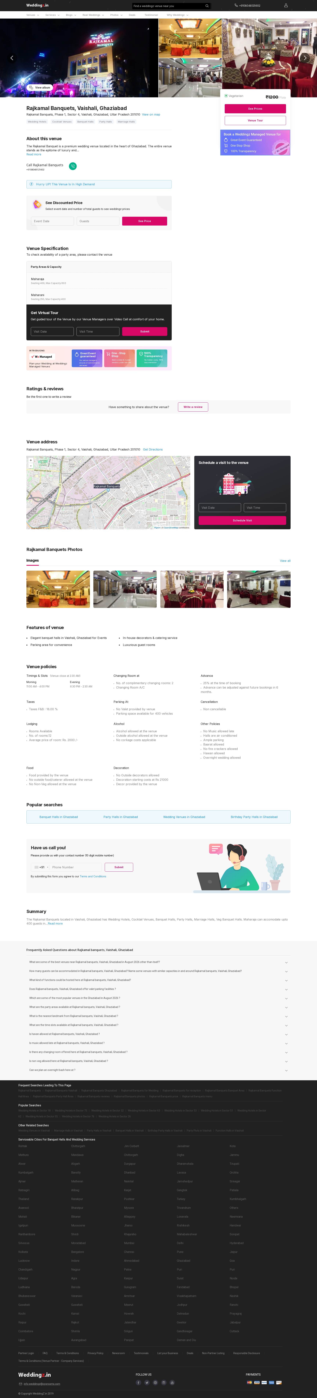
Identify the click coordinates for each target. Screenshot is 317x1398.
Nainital (129, 1181)
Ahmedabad (131, 1260)
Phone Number (63, 867)
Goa (232, 1260)
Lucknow (24, 1260)
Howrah (129, 1313)
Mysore (129, 1208)
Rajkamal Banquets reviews (94, 1096)
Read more (33, 154)
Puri (179, 1269)
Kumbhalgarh (238, 1199)
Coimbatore (25, 1331)
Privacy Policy (95, 1353)
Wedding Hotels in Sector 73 (71, 1110)
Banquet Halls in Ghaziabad (58, 817)
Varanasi (76, 1296)
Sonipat (234, 1234)
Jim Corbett (131, 1146)
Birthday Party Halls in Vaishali (165, 1130)
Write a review (193, 406)
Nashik (234, 1296)
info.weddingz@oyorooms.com (42, 1383)
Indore (75, 1260)
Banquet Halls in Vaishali (130, 1130)
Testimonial (151, 14)
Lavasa (181, 1172)
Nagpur (75, 1269)
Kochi (21, 1313)
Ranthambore (26, 1234)
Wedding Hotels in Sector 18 (34, 1110)
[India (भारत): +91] (40, 867)
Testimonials (141, 1353)
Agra (74, 1278)
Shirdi (75, 1234)
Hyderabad (237, 1243)
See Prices (255, 108)
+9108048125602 (35, 169)
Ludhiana (24, 1287)
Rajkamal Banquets (29, 1090)
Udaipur (23, 1278)
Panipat (129, 1340)
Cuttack (234, 1331)
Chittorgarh (78, 1146)
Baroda (75, 1287)
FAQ (45, 1353)
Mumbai (129, 1243)
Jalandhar (130, 1322)
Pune (180, 1252)
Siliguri (128, 1331)
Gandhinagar (184, 1331)
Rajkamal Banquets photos (129, 1096)
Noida (233, 1278)
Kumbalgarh (25, 1172)
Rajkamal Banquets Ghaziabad (99, 1090)
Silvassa (23, 1243)
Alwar (21, 1163)
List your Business (167, 1353)
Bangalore (77, 1252)
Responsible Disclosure (246, 1353)
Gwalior (181, 1322)
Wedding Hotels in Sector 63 (144, 1110)
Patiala (234, 1190)
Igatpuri (23, 1225)
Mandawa (77, 1155)
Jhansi (128, 1225)
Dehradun (183, 1313)
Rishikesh (183, 1225)
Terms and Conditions (93, 876)
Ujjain (21, 1340)
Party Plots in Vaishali (199, 1130)
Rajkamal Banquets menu (197, 1096)
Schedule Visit (242, 520)
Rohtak (22, 1146)
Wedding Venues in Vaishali (34, 1130)
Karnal (75, 1313)
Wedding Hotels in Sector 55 (41, 1116)
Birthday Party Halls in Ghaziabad (254, 817)
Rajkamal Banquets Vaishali (61, 1090)
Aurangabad (78, 1340)
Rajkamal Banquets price (163, 1096)
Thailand (23, 1199)
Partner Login (26, 1353)
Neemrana (236, 1216)
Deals (132, 14)
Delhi (180, 1243)
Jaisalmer (183, 1146)
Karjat (127, 1190)
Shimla (75, 1331)
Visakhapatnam (186, 1296)
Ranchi (234, 1305)
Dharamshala (185, 1163)
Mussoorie (78, 1225)
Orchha (234, 1172)
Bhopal (234, 1287)
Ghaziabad (183, 1260)
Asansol (23, 1208)
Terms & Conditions (67, 1353)
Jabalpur (235, 1322)
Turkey (181, 1199)
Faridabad (183, 1287)
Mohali (22, 1216)
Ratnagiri (24, 1190)
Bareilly (76, 1172)
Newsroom (118, 1353)
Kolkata (23, 1252)
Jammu (234, 1155)
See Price (144, 221)
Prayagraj (236, 1313)
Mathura (23, 1155)
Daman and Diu (186, 1340)
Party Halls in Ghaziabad (120, 817)
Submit (144, 331)
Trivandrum (184, 1208)
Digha (180, 1155)
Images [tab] (32, 560)
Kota (233, 1146)
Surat (180, 1278)
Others (234, 1208)
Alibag (75, 1190)
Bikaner (76, 1216)
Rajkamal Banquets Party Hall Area (53, 1096)
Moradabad (78, 1243)
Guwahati (24, 1305)
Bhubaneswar (27, 1296)
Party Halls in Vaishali (99, 1130)
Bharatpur (77, 1208)
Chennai (129, 1252)
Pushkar (129, 1199)
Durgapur (130, 1163)
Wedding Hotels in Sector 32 (107, 1110)
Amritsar (129, 1296)
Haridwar (235, 1225)
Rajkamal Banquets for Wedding (139, 1090)
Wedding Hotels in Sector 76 (78, 1116)
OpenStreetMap (171, 527)
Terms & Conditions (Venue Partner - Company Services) (51, 1360)
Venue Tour (255, 120)
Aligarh (75, 1163)
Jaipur (234, 1252)
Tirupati (234, 1163)
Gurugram (130, 1287)
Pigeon (157, 527)
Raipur (22, 1322)
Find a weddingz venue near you (154, 6)
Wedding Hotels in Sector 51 (217, 1110)
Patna (127, 1269)
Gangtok (182, 1190)
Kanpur (128, 1278)
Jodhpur (182, 1305)
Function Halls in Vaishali (230, 1130)
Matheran (77, 1181)
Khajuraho (130, 1234)
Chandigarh (25, 1269)
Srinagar (235, 1181)
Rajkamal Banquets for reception (182, 1090)
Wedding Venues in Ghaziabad (184, 817)
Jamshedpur (185, 1181)
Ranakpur (77, 1199)
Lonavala (182, 1216)
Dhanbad (129, 1172)
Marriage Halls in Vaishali (68, 1130)
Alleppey (129, 1216)
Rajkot (75, 1322)
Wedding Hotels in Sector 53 (180, 1110)
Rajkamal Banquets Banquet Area (224, 1090)
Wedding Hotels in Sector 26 (115, 1116)
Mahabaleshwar (187, 1234)
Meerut (128, 1305)
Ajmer (22, 1181)
